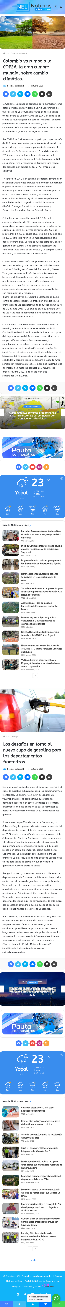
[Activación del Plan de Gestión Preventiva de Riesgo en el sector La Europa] (10, 607)
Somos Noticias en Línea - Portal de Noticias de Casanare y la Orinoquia (34, 1281)
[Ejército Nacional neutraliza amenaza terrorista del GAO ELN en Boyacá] (10, 636)
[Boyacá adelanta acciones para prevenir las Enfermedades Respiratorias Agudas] (10, 564)
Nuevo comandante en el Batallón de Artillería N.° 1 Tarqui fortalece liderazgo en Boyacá (41, 648)
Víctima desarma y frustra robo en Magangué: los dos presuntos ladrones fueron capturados (40, 663)
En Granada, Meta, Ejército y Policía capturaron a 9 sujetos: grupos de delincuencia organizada (38, 620)
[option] (32, 412)
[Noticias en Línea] (31, 7)
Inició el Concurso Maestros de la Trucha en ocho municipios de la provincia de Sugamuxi (41, 549)
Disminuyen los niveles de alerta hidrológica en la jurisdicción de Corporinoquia (32, 415)
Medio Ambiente (20, 53)
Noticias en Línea (14, 86)
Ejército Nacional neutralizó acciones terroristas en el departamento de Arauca (39, 577)
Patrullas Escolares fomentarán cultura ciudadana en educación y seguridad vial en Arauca (41, 534)
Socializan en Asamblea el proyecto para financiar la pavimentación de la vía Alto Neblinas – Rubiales (42, 591)
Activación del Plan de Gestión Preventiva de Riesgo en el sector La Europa (39, 606)
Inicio (7, 53)
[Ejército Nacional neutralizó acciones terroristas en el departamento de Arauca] (10, 578)
